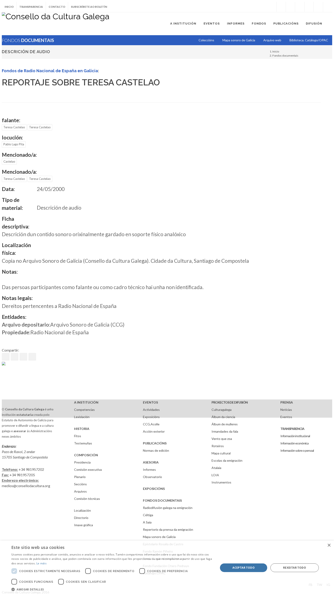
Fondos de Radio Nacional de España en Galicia (50, 70)
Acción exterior (154, 431)
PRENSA (286, 402)
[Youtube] (309, 7)
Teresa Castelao (14, 127)
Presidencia (82, 462)
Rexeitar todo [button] (294, 568)
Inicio (9, 6)
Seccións (80, 484)
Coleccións (206, 40)
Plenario (80, 477)
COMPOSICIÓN (86, 455)
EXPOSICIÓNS (154, 489)
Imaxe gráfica (83, 525)
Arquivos (80, 491)
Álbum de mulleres (225, 424)
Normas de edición (156, 450)
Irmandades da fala (225, 431)
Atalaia (216, 468)
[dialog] (167, 567)
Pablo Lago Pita (13, 144)
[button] (111, 589)
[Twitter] (290, 7)
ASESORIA (151, 462)
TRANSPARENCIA (292, 429)
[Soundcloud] (299, 7)
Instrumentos (221, 482)
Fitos (77, 436)
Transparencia (31, 6)
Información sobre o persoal (297, 450)
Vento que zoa (222, 439)
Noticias (286, 410)
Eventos (286, 417)
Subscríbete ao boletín (89, 6)
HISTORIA (81, 429)
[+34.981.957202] (318, 7)
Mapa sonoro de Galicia (159, 537)
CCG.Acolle (151, 424)
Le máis (41, 563)
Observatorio (152, 477)
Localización (82, 510)
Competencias (84, 410)
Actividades (151, 410)
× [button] (329, 545)
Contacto (57, 6)
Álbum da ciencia (223, 417)
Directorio (81, 518)
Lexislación (82, 417)
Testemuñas (83, 443)
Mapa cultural (221, 453)
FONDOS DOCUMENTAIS (162, 500)
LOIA (215, 475)
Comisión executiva (88, 469)
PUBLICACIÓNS (155, 443)
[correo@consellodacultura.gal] (327, 7)
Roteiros (218, 446)
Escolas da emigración (227, 460)
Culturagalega (222, 410)
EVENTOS (150, 402)
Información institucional (295, 436)
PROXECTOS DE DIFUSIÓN (230, 402)
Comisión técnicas (87, 499)
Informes (149, 469)
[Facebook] (281, 7)
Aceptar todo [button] (243, 568)
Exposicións (151, 417)
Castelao (9, 161)
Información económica (294, 443)
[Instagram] (271, 7)
